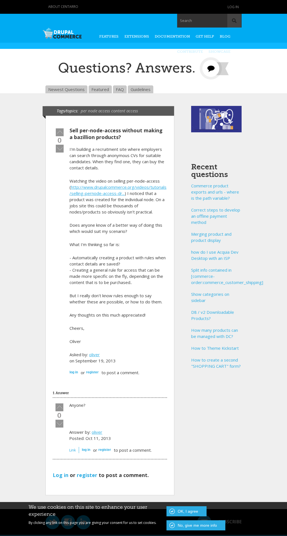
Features (109, 36)
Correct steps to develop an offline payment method (215, 216)
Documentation (172, 36)
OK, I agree (188, 511)
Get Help (205, 36)
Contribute (190, 51)
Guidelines (141, 89)
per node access (95, 110)
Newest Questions (66, 89)
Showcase (219, 51)
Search (186, 20)
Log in (233, 6)
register (92, 372)
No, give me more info (197, 525)
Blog (225, 36)
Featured (100, 89)
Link (72, 450)
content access (124, 110)
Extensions (136, 36)
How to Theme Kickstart (215, 348)
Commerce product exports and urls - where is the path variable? (215, 192)
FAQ (120, 89)
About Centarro (63, 6)
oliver (94, 354)
